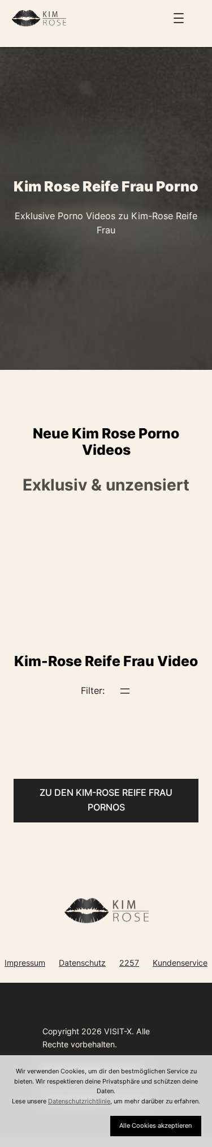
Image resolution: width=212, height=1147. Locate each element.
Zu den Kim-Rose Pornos (106, 800)
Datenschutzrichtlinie (79, 1101)
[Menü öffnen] (178, 18)
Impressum (25, 962)
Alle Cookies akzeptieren (155, 1125)
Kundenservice (180, 962)
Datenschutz (82, 962)
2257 (129, 962)
